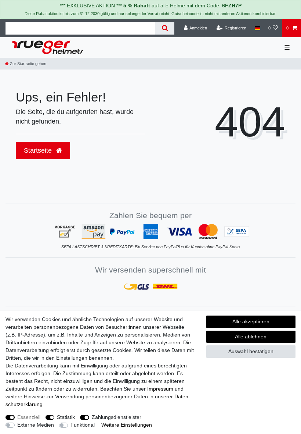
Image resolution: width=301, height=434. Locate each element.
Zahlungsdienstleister (116, 417)
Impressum (160, 389)
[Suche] (164, 28)
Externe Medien (35, 425)
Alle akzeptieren (250, 321)
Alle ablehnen (250, 336)
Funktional (82, 425)
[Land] (257, 28)
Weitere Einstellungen (126, 425)
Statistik (66, 417)
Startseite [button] (39, 150)
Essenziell (28, 417)
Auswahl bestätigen (250, 351)
